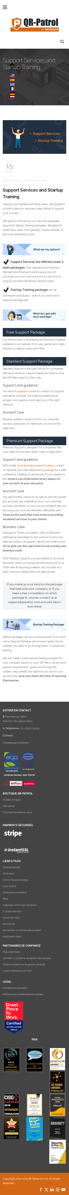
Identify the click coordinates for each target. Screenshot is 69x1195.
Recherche (9, 924)
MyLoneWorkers (11, 951)
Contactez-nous (11, 917)
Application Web (12, 936)
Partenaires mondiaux (15, 892)
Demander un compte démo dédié (22, 930)
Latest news (19, 184)
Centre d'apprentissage (15, 879)
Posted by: (12, 180)
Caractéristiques (11, 867)
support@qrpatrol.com (24, 602)
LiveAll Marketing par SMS (17, 970)
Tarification (9, 873)
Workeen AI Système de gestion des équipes (27, 958)
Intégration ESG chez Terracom (20, 905)
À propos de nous (12, 911)
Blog (5, 898)
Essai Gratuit (9, 886)
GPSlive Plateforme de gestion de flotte (24, 964)
